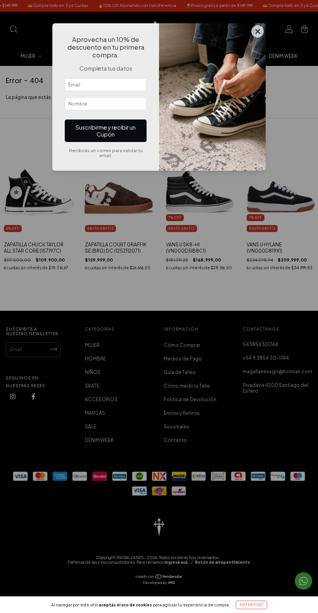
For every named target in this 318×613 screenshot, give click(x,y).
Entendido (251, 605)
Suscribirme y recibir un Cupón (106, 131)
